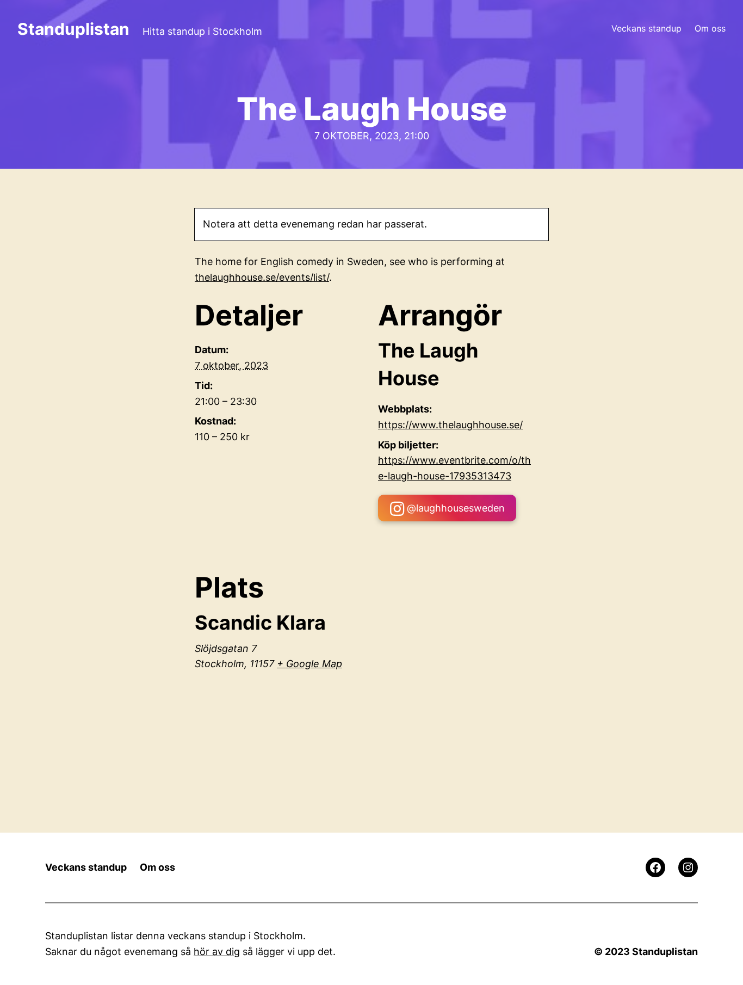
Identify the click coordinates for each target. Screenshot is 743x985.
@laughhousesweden (456, 508)
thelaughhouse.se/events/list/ (262, 277)
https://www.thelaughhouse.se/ (450, 424)
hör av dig (217, 951)
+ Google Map (309, 663)
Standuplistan (73, 29)
